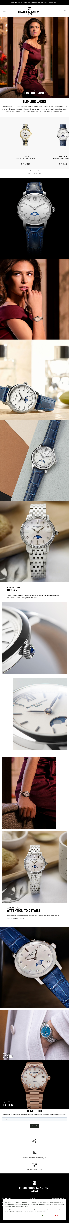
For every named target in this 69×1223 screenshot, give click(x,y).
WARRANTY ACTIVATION (58, 1198)
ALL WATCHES (6, 1199)
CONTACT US (32, 1198)
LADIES (8, 1105)
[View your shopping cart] (65, 11)
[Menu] (4, 11)
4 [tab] (38, 170)
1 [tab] (30, 170)
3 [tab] (36, 170)
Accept (44, 1216)
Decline (57, 1216)
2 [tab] (33, 170)
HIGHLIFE (6, 1102)
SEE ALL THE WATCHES (34, 174)
